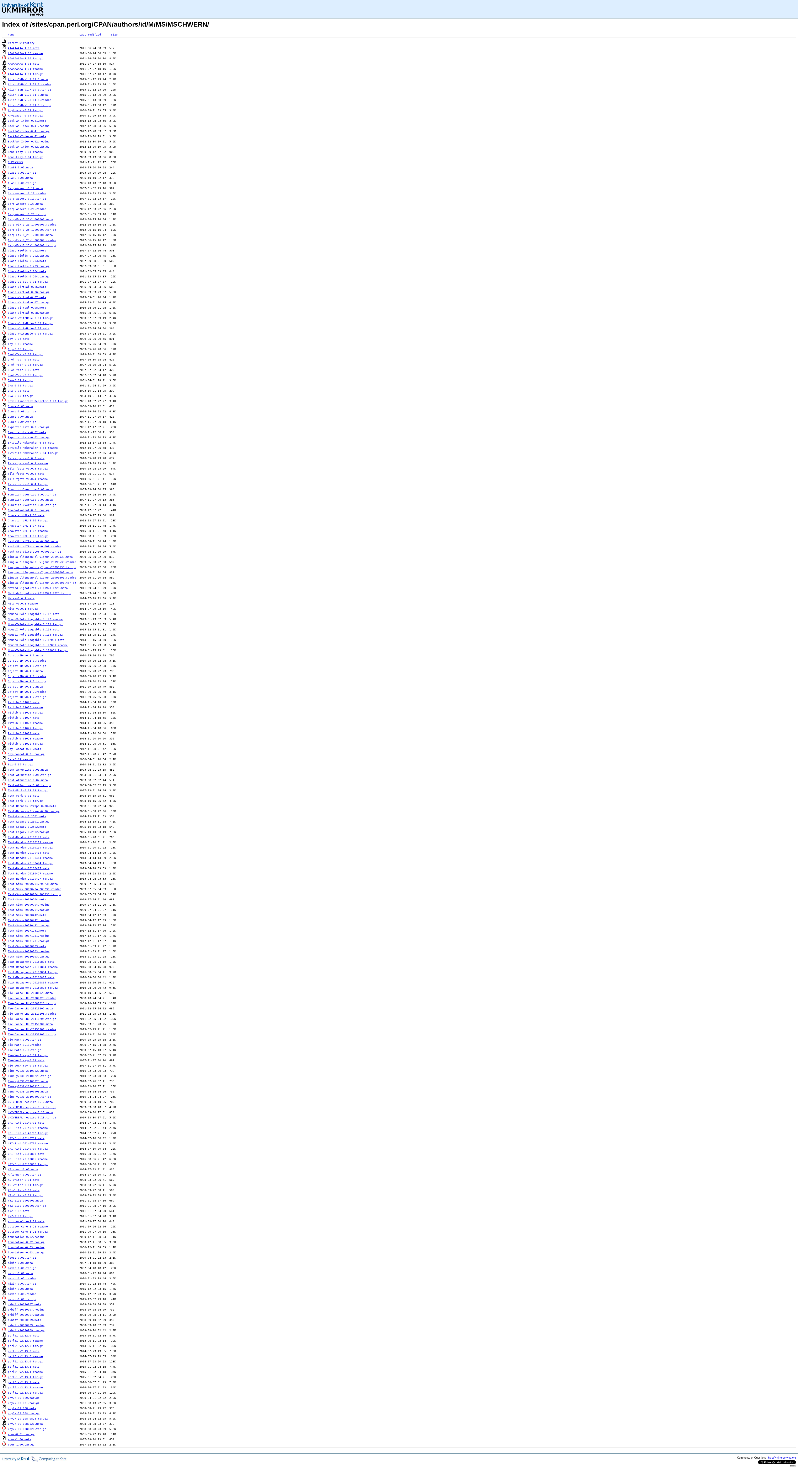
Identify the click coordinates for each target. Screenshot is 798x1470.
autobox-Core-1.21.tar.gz (28, 1231)
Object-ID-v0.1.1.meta (25, 671)
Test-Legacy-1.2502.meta (27, 826)
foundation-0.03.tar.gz (26, 1252)
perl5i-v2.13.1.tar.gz (25, 1377)
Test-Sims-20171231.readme (28, 935)
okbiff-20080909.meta (24, 1320)
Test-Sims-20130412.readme (28, 920)
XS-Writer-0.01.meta (23, 1179)
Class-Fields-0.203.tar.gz (28, 266)
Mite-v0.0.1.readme (23, 603)
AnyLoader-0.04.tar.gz (25, 115)
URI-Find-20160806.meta (26, 1153)
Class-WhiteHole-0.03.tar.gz (30, 323)
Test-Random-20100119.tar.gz (30, 847)
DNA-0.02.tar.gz (20, 385)
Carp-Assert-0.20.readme (27, 209)
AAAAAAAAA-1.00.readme (25, 53)
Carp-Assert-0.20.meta (25, 203)
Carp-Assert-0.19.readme (27, 193)
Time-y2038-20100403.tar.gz (29, 1096)
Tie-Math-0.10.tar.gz (24, 1050)
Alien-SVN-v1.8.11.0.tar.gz (29, 105)
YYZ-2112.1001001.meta (25, 1200)
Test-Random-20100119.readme (30, 842)
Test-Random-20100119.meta (28, 837)
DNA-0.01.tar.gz (20, 380)
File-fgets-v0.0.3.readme (28, 463)
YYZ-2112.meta (19, 1211)
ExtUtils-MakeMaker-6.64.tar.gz (33, 453)
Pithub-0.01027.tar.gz (25, 728)
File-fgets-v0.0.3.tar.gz (28, 468)
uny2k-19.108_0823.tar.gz (28, 1418)
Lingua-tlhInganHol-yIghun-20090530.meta (40, 556)
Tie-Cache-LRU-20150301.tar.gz (32, 1034)
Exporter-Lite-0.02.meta (27, 432)
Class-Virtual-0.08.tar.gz (28, 312)
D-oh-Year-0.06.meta (23, 369)
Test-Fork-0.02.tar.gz (25, 800)
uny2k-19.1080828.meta (25, 1423)
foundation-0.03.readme (26, 1247)
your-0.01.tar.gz (21, 1434)
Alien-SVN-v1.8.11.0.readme (29, 100)
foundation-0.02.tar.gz (26, 1242)
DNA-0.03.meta (19, 390)
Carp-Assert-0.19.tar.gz (27, 198)
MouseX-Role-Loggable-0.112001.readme (38, 645)
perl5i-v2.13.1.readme (25, 1371)
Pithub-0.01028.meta (23, 733)
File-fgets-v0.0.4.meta (26, 473)
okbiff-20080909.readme (26, 1325)
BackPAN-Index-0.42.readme (28, 141)
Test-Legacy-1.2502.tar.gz (28, 832)
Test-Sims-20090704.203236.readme (34, 889)
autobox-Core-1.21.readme (28, 1226)
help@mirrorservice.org (782, 1457)
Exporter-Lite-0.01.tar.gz (28, 427)
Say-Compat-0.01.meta (24, 748)
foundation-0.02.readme (26, 1236)
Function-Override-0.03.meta (30, 499)
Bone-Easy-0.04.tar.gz (25, 157)
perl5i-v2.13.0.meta (23, 1351)
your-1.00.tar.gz (21, 1444)
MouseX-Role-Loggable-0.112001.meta (36, 639)
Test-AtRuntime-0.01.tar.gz (29, 774)
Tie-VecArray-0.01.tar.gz (28, 1055)
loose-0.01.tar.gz (22, 1257)
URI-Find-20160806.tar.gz (28, 1164)
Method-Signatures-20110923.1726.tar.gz (39, 593)
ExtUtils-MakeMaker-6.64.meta (31, 442)
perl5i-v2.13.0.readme (25, 1356)
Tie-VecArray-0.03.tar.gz (28, 1065)
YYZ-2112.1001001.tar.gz (27, 1205)
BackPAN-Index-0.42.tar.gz (28, 146)
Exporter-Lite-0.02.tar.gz (28, 437)
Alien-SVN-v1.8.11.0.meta (28, 94)
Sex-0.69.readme (20, 759)
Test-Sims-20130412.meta (27, 915)
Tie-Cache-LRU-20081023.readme (32, 998)
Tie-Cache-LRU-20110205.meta (30, 1008)
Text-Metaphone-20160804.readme (33, 967)
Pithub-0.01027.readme (25, 723)
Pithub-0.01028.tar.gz (25, 743)
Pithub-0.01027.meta (23, 717)
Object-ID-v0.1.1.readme (27, 676)
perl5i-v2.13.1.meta (23, 1366)
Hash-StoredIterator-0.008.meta (33, 541)
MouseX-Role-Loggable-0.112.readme (35, 619)
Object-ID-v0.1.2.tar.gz (27, 697)
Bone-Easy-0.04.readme (25, 151)
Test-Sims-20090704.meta (27, 899)
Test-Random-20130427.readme (30, 873)
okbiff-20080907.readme (26, 1309)
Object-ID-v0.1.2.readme (27, 691)
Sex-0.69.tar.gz (20, 764)
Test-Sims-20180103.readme (28, 951)
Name (11, 34)
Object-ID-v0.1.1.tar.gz (27, 681)
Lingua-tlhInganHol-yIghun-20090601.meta (40, 572)
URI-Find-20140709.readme (28, 1143)
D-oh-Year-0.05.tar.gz (25, 364)
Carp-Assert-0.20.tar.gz (27, 214)
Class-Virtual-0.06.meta (27, 286)
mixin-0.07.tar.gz (22, 1283)
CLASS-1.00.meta (20, 177)
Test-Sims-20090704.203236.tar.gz (34, 894)
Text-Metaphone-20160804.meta (31, 961)
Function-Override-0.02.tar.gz (32, 494)
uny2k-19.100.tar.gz (23, 1397)
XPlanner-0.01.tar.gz (24, 1174)
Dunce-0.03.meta (20, 406)
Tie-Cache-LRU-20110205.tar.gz (32, 1018)
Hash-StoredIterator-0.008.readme (34, 546)
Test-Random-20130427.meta (28, 868)
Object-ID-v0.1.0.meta (25, 655)
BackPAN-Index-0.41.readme (28, 126)
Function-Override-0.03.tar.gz (32, 504)
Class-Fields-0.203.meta (27, 260)
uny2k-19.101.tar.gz (23, 1403)
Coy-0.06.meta (19, 338)
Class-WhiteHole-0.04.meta (28, 328)
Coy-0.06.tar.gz (20, 349)
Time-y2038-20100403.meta (28, 1091)
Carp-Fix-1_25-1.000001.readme (32, 240)
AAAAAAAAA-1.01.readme (25, 68)
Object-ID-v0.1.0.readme (27, 660)
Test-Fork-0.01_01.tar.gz (28, 790)
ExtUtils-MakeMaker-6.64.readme (33, 447)
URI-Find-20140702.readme (28, 1127)
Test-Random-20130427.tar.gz (30, 878)
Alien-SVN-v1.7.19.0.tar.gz (29, 89)
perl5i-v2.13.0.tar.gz (25, 1361)
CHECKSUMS (15, 162)
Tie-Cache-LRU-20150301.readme (32, 1029)
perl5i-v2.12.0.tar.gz (25, 1345)
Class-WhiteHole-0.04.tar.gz (30, 333)
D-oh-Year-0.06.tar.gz (25, 375)
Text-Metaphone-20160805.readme (33, 982)
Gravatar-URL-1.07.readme (28, 530)
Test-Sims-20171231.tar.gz (28, 941)
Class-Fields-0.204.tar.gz (28, 276)
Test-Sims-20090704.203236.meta (33, 883)
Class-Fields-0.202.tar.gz (28, 255)
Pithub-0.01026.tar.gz (25, 712)
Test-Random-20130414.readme (30, 857)
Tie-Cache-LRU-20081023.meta (30, 992)
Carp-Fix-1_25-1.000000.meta (30, 219)
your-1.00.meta (19, 1439)
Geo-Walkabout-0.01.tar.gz (28, 510)
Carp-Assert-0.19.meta (25, 188)
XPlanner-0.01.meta (23, 1169)
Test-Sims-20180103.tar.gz (28, 956)
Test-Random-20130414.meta (28, 852)
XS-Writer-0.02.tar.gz (25, 1195)
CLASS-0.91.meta (20, 167)
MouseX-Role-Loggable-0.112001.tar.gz (38, 650)
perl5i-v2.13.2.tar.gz (25, 1392)
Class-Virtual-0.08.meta (27, 307)
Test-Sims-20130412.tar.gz (28, 925)
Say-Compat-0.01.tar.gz (26, 754)
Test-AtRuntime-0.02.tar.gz (29, 785)
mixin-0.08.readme (22, 1294)
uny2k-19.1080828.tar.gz (27, 1429)
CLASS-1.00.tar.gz (22, 183)
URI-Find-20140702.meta (26, 1122)
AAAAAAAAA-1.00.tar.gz (25, 58)
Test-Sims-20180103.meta (27, 946)
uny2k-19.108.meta (22, 1408)
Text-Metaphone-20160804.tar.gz (33, 972)
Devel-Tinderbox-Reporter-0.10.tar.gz (38, 401)
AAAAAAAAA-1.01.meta (23, 63)
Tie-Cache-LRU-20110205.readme (32, 1013)
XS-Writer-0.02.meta (23, 1190)
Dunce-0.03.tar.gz (22, 411)
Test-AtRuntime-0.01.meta (28, 769)
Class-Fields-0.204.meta (27, 271)
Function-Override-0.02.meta (30, 489)
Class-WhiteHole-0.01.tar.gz (30, 318)
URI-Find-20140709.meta (26, 1138)
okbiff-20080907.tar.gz (26, 1314)
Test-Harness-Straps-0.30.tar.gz (33, 811)
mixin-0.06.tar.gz (22, 1268)
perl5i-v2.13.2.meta (23, 1382)
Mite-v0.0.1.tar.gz (23, 608)
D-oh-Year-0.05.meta (23, 359)
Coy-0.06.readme (20, 344)
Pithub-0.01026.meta (23, 702)
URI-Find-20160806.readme (28, 1159)
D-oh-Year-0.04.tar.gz (25, 354)
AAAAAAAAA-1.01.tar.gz (25, 74)
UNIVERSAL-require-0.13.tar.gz (32, 1117)
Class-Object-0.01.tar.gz (28, 281)
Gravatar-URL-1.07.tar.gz (28, 536)
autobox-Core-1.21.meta (26, 1221)
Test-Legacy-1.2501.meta (27, 816)
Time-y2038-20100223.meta (28, 1070)
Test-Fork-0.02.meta (23, 795)
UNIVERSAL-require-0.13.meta (30, 1112)
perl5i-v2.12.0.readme (25, 1340)
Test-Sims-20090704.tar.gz (28, 909)
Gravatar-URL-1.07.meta (26, 525)
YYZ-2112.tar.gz (20, 1216)
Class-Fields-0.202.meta (27, 250)
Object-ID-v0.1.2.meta (25, 686)
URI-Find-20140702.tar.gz (28, 1133)
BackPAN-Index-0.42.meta (27, 136)
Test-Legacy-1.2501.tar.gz (28, 821)
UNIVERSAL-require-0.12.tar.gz (32, 1107)
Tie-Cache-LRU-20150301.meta (30, 1024)
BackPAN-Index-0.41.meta (27, 120)
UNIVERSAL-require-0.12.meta (30, 1101)
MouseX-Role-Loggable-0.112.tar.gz (35, 624)
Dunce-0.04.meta (20, 416)
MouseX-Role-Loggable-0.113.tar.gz (35, 634)
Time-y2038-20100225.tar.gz (29, 1086)
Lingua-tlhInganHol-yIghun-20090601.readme (42, 577)
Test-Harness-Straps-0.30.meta (32, 806)
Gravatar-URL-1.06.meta (26, 515)
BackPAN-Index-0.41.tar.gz (28, 131)
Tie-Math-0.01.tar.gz (24, 1039)
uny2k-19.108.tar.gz (23, 1413)
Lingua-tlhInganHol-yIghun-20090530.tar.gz (42, 567)
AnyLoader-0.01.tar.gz (25, 110)
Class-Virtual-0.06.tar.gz (28, 292)
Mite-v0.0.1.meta (21, 598)
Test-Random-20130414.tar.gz (30, 863)
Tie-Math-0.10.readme (24, 1044)
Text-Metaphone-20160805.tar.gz (33, 987)
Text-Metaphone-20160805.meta (31, 977)
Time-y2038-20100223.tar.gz (29, 1076)
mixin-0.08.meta (20, 1288)
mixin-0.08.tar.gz (22, 1299)
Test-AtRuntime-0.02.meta (28, 780)
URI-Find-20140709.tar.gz (28, 1148)
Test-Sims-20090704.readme (28, 904)
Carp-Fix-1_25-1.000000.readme (32, 224)
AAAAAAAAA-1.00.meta (23, 48)
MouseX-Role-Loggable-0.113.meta (33, 629)
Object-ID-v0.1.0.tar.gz (27, 665)
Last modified (90, 34)
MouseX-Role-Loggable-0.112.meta (33, 613)
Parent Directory (21, 42)
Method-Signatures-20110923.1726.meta (38, 588)
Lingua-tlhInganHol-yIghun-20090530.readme (42, 562)
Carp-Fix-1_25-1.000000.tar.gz (32, 229)
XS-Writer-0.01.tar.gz (25, 1185)
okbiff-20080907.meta (24, 1304)
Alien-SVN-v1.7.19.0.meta (28, 79)
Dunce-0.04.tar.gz (22, 421)
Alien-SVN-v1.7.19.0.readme (29, 84)
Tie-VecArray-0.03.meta (26, 1060)
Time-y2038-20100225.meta (28, 1081)
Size (114, 34)
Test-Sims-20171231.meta (27, 930)
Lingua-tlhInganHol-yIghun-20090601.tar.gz (42, 582)
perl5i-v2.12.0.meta (23, 1335)
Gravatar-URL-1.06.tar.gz (28, 520)
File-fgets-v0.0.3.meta (26, 458)
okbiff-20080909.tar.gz (26, 1330)
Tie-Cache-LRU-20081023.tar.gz (32, 1003)
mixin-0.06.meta (20, 1262)
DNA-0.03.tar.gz (20, 395)
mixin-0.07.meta (20, 1273)
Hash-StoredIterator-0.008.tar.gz (34, 551)
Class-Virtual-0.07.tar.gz (28, 302)
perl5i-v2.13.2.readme (25, 1387)
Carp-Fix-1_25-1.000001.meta (30, 235)
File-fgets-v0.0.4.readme (28, 479)
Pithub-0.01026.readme (25, 707)
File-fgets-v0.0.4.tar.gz (28, 484)
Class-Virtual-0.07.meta (27, 297)
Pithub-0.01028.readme (25, 738)
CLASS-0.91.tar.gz (22, 172)
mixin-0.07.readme (22, 1278)
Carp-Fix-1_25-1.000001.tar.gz (32, 245)
